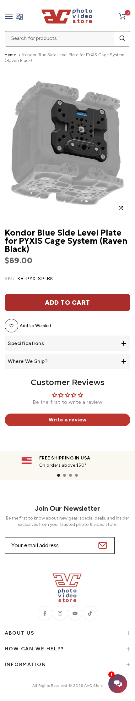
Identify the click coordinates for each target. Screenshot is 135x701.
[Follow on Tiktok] (90, 613)
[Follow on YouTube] (75, 613)
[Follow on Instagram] (60, 613)
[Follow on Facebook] (45, 613)
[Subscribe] (101, 545)
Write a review (68, 420)
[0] (122, 16)
